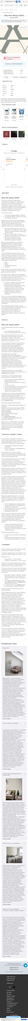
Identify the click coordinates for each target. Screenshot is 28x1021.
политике (13, 1020)
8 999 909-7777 (10, 980)
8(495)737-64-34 (5, 429)
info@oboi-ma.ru (9, 400)
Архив (8, 1008)
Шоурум (9, 1010)
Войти (25, 5)
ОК (23, 1019)
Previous (2, 115)
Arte (11, 87)
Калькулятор (23, 77)
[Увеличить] (14, 53)
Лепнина (9, 994)
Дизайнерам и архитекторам (10, 998)
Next (26, 115)
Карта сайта (10, 1012)
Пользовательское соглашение (11, 1005)
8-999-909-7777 (16, 580)
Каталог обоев (10, 990)
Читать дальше (6, 718)
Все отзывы (14, 184)
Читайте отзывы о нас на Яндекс (14, 187)
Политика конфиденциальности (12, 1002)
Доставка (9, 992)
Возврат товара (11, 996)
